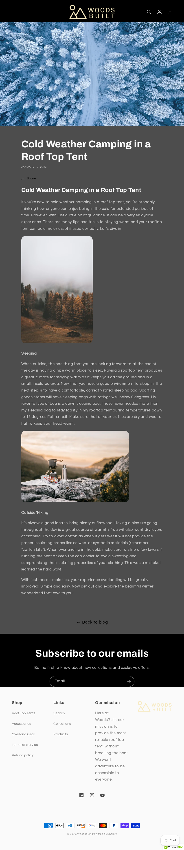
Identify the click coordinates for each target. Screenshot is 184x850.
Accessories (21, 723)
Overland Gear (23, 734)
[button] (14, 12)
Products (60, 734)
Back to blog (95, 622)
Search (59, 713)
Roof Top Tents (23, 713)
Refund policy (23, 755)
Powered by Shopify (104, 834)
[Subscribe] (129, 681)
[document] (92, 391)
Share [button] (31, 178)
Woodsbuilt (84, 834)
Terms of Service (25, 745)
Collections (62, 723)
